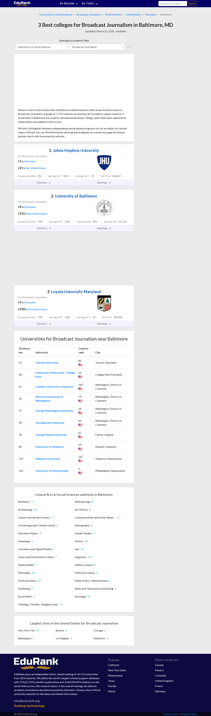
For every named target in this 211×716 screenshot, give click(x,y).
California (113, 664)
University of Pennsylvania (51, 470)
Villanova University (47, 458)
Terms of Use (170, 714)
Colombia (160, 675)
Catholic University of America (54, 386)
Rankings (102, 182)
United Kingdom (164, 680)
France (159, 686)
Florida (112, 686)
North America (113, 14)
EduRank (121, 31)
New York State (117, 670)
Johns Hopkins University (74, 150)
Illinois (111, 691)
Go (129, 46)
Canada (159, 664)
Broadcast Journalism (88, 14)
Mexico (159, 670)
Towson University (47, 362)
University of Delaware (49, 446)
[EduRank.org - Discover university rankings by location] (22, 3)
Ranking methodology (29, 706)
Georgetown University (49, 422)
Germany (160, 691)
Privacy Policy (189, 714)
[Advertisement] (42, 82)
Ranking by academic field (74, 40)
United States (133, 14)
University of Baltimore (74, 196)
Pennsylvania (115, 675)
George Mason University (51, 434)
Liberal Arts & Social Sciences (56, 14)
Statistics (42, 182)
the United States (35, 168)
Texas (111, 680)
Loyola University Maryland (74, 291)
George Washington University (54, 410)
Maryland (150, 14)
